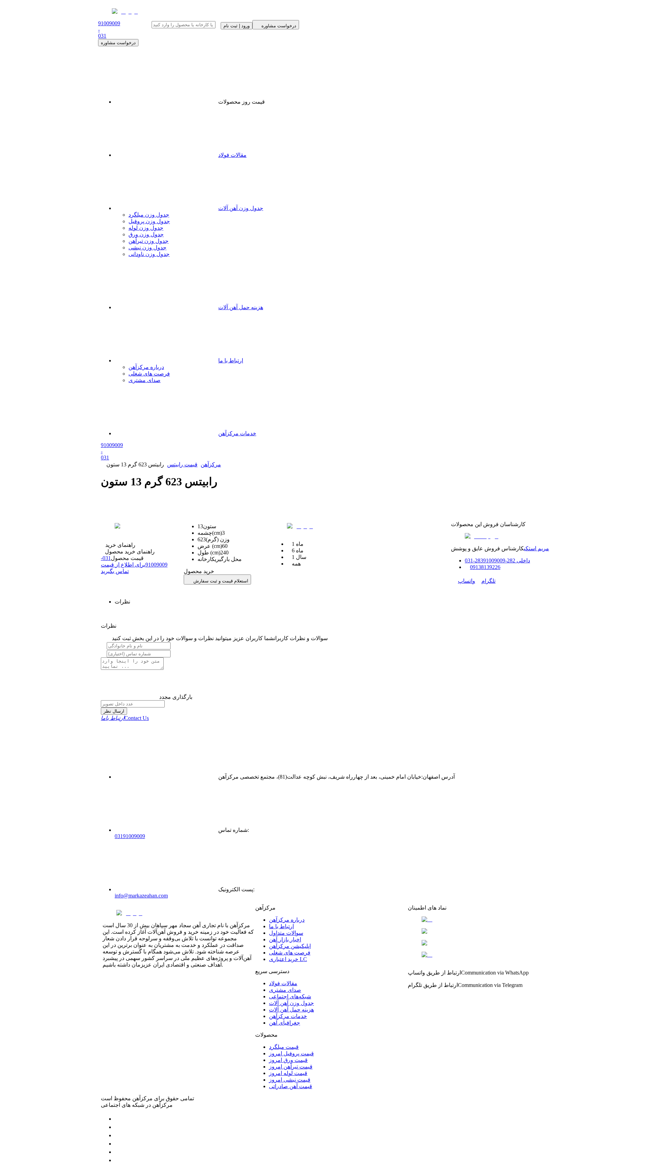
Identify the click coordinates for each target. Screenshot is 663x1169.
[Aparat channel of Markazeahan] (118, 1160)
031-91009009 (134, 564)
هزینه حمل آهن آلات (240, 307)
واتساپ (466, 581)
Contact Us (125, 718)
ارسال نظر (114, 711)
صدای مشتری (144, 380)
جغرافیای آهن (284, 1023)
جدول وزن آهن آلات (240, 208)
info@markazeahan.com (141, 896)
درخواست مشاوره (118, 42)
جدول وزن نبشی (147, 247)
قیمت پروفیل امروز (291, 1053)
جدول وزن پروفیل (149, 221)
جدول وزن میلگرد (148, 215)
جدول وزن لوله (145, 228)
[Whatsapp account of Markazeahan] (118, 1135)
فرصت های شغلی (149, 374)
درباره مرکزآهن (146, 367)
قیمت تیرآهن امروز (291, 1067)
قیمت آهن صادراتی (290, 1086)
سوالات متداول (286, 933)
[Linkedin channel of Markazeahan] (118, 1152)
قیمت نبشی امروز (289, 1080)
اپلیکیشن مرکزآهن (290, 946)
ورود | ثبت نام (236, 25)
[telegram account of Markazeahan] (118, 1119)
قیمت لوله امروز (288, 1073)
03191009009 (130, 836)
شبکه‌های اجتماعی (290, 996)
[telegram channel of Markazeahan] (118, 1127)
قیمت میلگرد (284, 1047)
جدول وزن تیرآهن (148, 241)
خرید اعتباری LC (288, 959)
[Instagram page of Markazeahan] (118, 1144)
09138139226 (485, 567)
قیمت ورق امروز (288, 1060)
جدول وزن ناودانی (149, 254)
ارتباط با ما (230, 360)
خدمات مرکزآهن (237, 433)
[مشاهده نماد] (484, 919)
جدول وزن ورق (146, 234)
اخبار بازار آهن (285, 939)
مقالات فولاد (232, 155)
